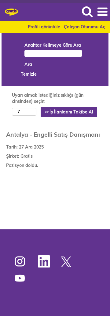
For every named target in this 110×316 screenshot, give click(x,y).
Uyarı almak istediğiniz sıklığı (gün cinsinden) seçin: (47, 98)
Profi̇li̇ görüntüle (44, 26)
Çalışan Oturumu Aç (84, 26)
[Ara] (87, 11)
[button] (102, 11)
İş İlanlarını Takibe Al (70, 112)
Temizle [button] (29, 74)
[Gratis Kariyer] (9, 12)
